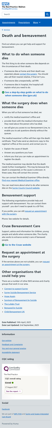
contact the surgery (28, 74)
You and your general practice (14, 348)
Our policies (6, 341)
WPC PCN (18, 414)
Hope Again (9, 296)
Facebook (6, 409)
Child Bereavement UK (14, 312)
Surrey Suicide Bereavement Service (20, 292)
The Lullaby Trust (11, 304)
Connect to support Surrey (16, 289)
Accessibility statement (11, 352)
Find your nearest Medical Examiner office (20, 180)
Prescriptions (24, 22)
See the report (12, 391)
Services (7, 30)
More (36, 22)
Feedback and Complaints (12, 344)
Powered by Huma (10, 423)
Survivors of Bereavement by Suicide (20, 300)
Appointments (8, 22)
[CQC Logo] (12, 369)
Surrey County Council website (26, 188)
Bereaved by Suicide (13, 308)
